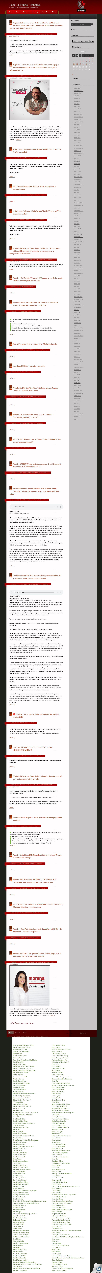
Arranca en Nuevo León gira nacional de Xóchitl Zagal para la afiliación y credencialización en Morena (37, 955)
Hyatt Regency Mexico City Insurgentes (25, 1140)
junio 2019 (77, 161)
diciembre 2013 (78, 328)
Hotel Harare (56, 1251)
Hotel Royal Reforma (19, 1165)
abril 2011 (76, 411)
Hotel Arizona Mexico (59, 1144)
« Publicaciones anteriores (21, 1023)
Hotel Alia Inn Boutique (59, 1182)
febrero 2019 (77, 171)
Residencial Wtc (18, 1207)
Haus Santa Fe (56, 1243)
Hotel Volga (17, 1211)
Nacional (41, 34)
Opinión (46, 34)
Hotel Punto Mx (18, 1062)
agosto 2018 (77, 187)
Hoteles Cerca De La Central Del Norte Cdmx (27, 1264)
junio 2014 (77, 312)
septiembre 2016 (78, 242)
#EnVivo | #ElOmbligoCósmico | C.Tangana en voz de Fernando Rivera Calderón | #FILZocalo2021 (37, 279)
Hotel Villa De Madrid (59, 1197)
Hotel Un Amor (57, 1155)
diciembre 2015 (78, 265)
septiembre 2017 (78, 210)
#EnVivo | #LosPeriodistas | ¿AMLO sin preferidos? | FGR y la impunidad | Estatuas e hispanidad (37, 930)
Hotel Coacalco (57, 1051)
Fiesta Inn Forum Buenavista (61, 1220)
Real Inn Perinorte (57, 1072)
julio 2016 (76, 247)
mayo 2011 (77, 409)
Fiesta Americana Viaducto (21, 1098)
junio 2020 (77, 130)
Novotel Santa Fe (18, 1241)
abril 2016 (76, 255)
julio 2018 (76, 190)
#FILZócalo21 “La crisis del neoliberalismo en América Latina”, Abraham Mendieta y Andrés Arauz (38, 905)
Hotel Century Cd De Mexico (61, 1136)
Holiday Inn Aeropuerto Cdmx (23, 1068)
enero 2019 (77, 174)
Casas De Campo (57, 1260)
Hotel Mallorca (18, 1176)
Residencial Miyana (19, 1205)
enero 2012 (77, 388)
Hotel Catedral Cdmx (20, 1056)
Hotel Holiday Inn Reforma (21, 1096)
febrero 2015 (77, 291)
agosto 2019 (77, 156)
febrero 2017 (77, 229)
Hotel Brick (17, 1239)
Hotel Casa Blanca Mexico (60, 1127)
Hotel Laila (16, 1129)
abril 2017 (76, 223)
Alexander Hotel (18, 1224)
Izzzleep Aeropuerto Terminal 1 (62, 1174)
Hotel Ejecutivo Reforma (21, 1230)
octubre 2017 (77, 208)
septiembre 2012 (78, 367)
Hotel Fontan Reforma (20, 1134)
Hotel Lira (55, 1241)
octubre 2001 (77, 416)
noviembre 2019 (78, 148)
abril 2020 (76, 135)
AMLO (31, 34)
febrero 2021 (77, 109)
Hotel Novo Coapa (58, 1075)
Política (51, 34)
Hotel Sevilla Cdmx (58, 1091)
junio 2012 (77, 375)
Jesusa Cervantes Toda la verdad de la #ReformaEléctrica (35, 344)
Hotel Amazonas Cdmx (20, 1161)
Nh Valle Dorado (57, 1129)
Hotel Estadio (56, 1232)
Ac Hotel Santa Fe (19, 1171)
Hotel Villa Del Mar (19, 1256)
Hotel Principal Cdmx (59, 1125)
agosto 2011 (77, 401)
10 (92, 61)
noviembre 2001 (78, 414)
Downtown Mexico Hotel (21, 1232)
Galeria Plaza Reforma (20, 1104)
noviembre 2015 (78, 268)
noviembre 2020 (78, 117)
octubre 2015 (77, 270)
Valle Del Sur (56, 1176)
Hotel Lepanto (56, 1140)
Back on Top (83, 1033)
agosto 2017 (77, 213)
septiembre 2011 (78, 398)
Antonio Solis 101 (57, 1134)
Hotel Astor (17, 1247)
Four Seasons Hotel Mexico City (23, 1045)
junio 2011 (77, 406)
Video (31, 158)
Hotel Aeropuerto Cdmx (20, 1127)
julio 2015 (76, 278)
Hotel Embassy (18, 1251)
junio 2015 (77, 281)
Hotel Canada (56, 1098)
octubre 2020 (77, 119)
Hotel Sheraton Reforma (20, 1072)
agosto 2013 (77, 338)
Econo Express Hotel (58, 1100)
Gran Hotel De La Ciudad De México (25, 1060)
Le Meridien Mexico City (21, 1237)
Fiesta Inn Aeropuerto (20, 1152)
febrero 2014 (77, 322)
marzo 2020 (77, 137)
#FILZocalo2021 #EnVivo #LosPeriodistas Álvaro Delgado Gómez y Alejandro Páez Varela (35, 389)
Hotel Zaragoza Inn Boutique (61, 1218)
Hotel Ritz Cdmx (18, 1186)
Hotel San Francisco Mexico (22, 1169)
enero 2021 (77, 111)
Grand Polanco (18, 1226)
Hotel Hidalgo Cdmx (58, 1169)
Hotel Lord (55, 1167)
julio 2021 (76, 96)
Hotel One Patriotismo (20, 1218)
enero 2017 (77, 231)
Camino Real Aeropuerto (21, 1051)
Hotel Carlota (56, 1249)
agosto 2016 (77, 244)
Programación (26, 12)
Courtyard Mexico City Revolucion (24, 1262)
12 (77, 64)
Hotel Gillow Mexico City (60, 1056)
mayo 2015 (77, 283)
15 (86, 64)
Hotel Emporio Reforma (20, 1178)
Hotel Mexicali (56, 1180)
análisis (36, 34)
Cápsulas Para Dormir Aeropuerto (62, 1268)
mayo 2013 (77, 346)
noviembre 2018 (78, 179)
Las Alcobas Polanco (19, 1180)
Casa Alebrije (56, 1190)
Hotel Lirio (55, 1064)
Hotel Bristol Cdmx (19, 1174)
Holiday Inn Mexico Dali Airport (23, 1146)
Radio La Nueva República (24, 5)
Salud (30, 500)
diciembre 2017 (78, 203)
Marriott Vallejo (18, 1138)
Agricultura (23, 195)
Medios (53, 12)
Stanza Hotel (17, 1163)
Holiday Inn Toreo (57, 1117)
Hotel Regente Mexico (20, 1260)
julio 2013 (76, 341)
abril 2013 (76, 349)
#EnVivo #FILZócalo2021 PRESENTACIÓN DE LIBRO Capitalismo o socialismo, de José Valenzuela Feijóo (35, 881)
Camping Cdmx (57, 1262)
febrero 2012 (77, 385)
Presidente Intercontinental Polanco (24, 1094)
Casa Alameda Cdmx (58, 1089)
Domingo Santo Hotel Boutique (62, 1079)
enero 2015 (77, 294)
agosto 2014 (77, 307)
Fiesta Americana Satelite (60, 1157)
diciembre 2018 (78, 176)
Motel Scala (55, 1115)
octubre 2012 (77, 364)
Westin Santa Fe (18, 1091)
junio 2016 (77, 249)
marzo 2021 (77, 106)
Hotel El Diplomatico (58, 1146)
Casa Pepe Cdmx (57, 1161)
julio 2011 (76, 403)
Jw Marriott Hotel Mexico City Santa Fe (25, 1112)
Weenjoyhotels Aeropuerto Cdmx (23, 1136)
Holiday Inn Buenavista (20, 1243)
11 (74, 64)
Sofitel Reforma (18, 1075)
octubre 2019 (77, 150)
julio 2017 (76, 216)
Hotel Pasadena (18, 1245)
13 (80, 64)
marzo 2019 (77, 169)
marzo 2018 (77, 195)
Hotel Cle (55, 1081)
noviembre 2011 (78, 393)
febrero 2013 (77, 354)
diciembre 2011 (78, 390)
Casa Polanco (17, 1117)
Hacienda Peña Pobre (58, 1068)
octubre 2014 (77, 302)
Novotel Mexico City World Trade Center (26, 1203)
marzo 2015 (77, 289)
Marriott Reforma (18, 1079)
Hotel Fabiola (56, 1138)
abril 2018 (76, 192)
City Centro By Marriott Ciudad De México (65, 1186)
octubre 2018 (77, 182)
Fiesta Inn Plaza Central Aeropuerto (63, 1112)
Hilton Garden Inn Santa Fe (60, 1062)
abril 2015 (76, 286)
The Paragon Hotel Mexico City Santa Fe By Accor (68, 1237)
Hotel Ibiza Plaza (57, 1199)
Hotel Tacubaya (57, 1211)
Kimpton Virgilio (18, 1222)
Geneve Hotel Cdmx (19, 1089)
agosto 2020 (77, 124)
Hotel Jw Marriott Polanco (21, 1083)
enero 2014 (77, 325)
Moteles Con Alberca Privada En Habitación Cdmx (68, 1258)
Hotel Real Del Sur (19, 1119)
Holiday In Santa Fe (19, 1258)
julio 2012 (76, 372)
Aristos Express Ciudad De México (63, 1085)
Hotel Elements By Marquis (60, 1245)
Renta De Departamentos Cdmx (62, 1209)
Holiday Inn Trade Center (21, 1195)
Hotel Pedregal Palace (59, 1207)
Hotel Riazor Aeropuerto (21, 1184)
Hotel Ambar (56, 1247)
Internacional (29, 76)
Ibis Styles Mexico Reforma (60, 1110)
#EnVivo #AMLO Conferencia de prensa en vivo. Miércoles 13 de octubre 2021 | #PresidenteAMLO (37, 465)
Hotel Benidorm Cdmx (20, 1182)
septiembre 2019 (78, 153)
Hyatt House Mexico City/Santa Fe (24, 1123)
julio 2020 (76, 127)
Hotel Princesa (56, 1184)
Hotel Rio (55, 1159)
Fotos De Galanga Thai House (61, 1224)
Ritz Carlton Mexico (19, 1085)
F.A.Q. (36, 12)
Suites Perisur (56, 1142)
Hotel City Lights (57, 1131)
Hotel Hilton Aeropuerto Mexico (62, 1077)
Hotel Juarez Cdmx (19, 1144)
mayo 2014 (77, 315)
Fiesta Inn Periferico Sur (59, 1060)
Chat (17, 12)
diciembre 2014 (78, 296)
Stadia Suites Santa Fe (59, 1121)
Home (10, 12)
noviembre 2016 (78, 236)
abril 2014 (76, 317)
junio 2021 (77, 98)
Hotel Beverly (56, 1094)
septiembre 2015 (78, 273)
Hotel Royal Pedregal (19, 1142)
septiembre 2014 (78, 304)
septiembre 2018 (78, 184)
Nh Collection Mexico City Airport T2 (25, 1214)
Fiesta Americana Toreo (20, 1192)
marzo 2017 (77, 226)
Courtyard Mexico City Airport (61, 1203)
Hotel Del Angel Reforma (60, 1058)
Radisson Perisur (18, 1087)
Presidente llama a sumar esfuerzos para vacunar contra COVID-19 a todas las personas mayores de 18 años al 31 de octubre (34, 491)
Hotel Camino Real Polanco (22, 1047)
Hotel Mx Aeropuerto (20, 1270)
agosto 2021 (77, 93)
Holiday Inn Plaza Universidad (22, 1115)
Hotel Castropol (18, 1131)
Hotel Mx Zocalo (57, 1148)
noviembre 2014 (78, 299)
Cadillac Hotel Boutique (20, 1235)
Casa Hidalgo (17, 1266)
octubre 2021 (77, 88)
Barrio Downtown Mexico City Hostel (64, 1195)
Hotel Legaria (56, 1096)
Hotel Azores (56, 1239)
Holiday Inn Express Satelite (61, 1163)
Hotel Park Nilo (57, 1226)
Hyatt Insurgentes (18, 1188)
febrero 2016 (77, 260)
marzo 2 (76, 419)
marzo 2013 (77, 351)
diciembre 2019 (78, 145)
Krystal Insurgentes (19, 1209)
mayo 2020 (77, 132)
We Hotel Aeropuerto (20, 1254)
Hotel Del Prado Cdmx (20, 1167)
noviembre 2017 (78, 205)
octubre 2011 (77, 395)
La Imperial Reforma (19, 1220)
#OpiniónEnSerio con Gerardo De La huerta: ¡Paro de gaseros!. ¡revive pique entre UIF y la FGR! (37, 777)
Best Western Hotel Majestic (61, 1108)
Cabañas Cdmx (56, 1254)
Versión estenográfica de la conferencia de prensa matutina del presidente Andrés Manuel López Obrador (37, 577)
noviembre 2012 (78, 362)
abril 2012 (76, 380)
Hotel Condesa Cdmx (58, 1178)
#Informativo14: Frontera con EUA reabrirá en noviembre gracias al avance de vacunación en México (35, 304)
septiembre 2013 (78, 336)
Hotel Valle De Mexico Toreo (61, 1049)
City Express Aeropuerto (59, 1152)
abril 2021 (76, 103)
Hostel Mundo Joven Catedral (61, 1150)
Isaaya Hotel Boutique (59, 1214)
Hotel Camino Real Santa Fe (22, 1106)
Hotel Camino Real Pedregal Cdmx (24, 1070)
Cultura (27, 756)
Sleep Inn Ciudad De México (61, 1104)
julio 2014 (76, 309)
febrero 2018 (77, 197)
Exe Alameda (17, 1053)
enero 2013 (77, 356)
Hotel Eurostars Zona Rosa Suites (62, 1201)
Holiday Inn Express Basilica (61, 1235)
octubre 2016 (77, 239)
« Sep (73, 74)
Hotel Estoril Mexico (58, 1087)
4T (20, 76)
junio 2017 (77, 218)
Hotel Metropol (18, 1110)
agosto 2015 (77, 276)
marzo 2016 (77, 257)
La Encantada (17, 1228)
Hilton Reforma (18, 1058)
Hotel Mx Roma (57, 1188)
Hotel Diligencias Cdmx (59, 1106)
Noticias (47, 76)
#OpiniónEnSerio (24, 34)
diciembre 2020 (78, 114)
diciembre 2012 (78, 359)
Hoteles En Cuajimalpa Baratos (62, 1256)
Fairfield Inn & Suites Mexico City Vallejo (26, 1268)
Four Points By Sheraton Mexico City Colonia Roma (29, 1201)
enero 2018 (77, 200)
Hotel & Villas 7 (57, 1171)
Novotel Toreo (17, 1150)
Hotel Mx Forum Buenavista (61, 1083)
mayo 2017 (77, 221)
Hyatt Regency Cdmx (20, 1049)
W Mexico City (18, 1102)
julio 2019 (76, 158)
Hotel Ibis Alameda (19, 1157)
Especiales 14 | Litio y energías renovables (29, 366)
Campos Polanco (57, 1228)
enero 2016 (77, 263)
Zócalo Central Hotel (19, 1081)
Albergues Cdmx (57, 1266)
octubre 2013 (77, 333)
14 (83, 64)
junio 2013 (77, 343)
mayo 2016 (77, 252)
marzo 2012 (77, 382)
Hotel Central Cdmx (19, 1155)
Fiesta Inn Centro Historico (60, 1119)
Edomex (28, 962)
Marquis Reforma (18, 1125)
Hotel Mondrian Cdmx (20, 1121)
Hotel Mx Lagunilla (58, 1205)
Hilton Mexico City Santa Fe (22, 1100)
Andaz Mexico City (19, 1108)
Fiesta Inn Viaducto (19, 1216)
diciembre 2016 (78, 234)
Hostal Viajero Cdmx (20, 1249)
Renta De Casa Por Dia (59, 1270)
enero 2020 (77, 143)
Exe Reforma (56, 1070)
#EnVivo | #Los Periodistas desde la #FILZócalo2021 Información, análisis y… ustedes (33, 416)
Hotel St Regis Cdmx (20, 1148)
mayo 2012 (77, 377)
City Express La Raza (59, 1216)
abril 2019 (76, 166)
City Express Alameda (59, 1053)
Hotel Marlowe (56, 1066)
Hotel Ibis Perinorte (19, 1197)
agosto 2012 (77, 369)
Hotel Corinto (56, 1165)
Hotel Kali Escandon (58, 1123)
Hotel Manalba (56, 1192)
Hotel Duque (56, 1047)
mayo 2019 (77, 163)
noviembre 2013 (78, 330)
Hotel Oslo (55, 1102)
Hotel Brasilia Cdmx (58, 1045)
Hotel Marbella (18, 1199)
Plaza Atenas (17, 1159)
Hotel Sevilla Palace (19, 1064)
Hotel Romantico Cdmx (59, 1264)
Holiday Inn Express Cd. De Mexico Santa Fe (66, 1230)
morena (33, 962)
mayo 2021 (77, 101)
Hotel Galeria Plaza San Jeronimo (23, 1066)
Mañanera (36, 76)
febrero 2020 (77, 140)
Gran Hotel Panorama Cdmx (61, 1222)
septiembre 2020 (78, 122)
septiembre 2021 (78, 90)
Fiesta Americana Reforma (21, 1077)
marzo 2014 (77, 320)
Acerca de (44, 12)
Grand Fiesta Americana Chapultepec (25, 1190)
